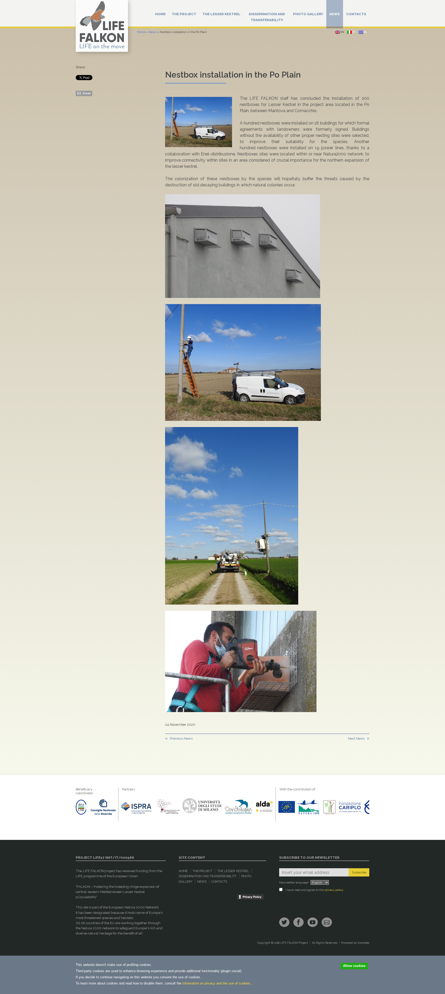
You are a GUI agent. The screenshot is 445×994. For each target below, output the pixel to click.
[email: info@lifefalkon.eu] (327, 922)
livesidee (363, 943)
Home (160, 14)
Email (86, 93)
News (334, 14)
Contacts (356, 14)
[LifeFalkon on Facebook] (298, 922)
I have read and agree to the (314, 890)
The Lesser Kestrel (221, 14)
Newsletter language (294, 882)
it (353, 32)
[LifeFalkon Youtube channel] (312, 922)
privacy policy (334, 890)
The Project (184, 14)
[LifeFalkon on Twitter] (284, 922)
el (365, 32)
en (342, 32)
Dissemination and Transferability (267, 17)
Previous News (181, 738)
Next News (356, 738)
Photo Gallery (308, 14)
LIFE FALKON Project (294, 943)
